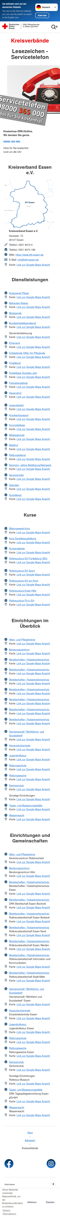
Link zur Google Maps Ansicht (33, 264)
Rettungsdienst (17, 455)
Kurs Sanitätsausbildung (22, 538)
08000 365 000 (11, 141)
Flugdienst (15, 363)
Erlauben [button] (50, 1202)
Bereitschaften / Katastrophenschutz (29, 659)
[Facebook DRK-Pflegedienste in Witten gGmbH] (8, 1163)
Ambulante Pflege (19, 293)
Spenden (14, 485)
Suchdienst (15, 495)
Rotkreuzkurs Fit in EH (21, 600)
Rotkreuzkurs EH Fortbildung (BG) (28, 558)
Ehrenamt (14, 343)
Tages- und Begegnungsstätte (25, 805)
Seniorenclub (16, 785)
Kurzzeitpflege (17, 425)
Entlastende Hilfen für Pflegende (27, 353)
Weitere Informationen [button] (9, 1212)
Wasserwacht (16, 815)
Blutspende (15, 313)
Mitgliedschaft (16, 435)
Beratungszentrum (19, 649)
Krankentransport (18, 415)
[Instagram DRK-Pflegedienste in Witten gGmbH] (51, 1163)
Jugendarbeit (16, 405)
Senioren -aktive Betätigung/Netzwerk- (30, 465)
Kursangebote (17, 548)
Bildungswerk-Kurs (19, 528)
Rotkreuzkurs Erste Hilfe (22, 590)
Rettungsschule (17, 765)
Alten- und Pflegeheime (22, 639)
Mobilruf (13, 445)
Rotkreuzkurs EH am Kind (23, 580)
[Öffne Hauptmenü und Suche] (54, 27)
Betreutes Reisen (18, 303)
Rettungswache (17, 775)
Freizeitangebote (18, 383)
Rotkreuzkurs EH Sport (22, 570)
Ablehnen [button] (32, 1202)
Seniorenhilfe (16, 475)
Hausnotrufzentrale (19, 745)
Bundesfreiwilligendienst (22, 323)
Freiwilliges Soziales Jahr (23, 373)
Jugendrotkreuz (17, 755)
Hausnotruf (15, 393)
